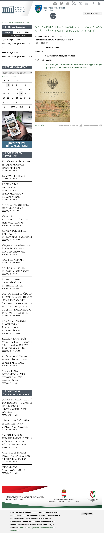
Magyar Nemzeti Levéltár (12, 22)
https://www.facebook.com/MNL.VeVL (61, 3)
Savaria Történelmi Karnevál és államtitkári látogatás (17, 234)
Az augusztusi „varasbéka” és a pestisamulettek (12, 282)
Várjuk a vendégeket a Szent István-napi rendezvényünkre (16, 248)
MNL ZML (16, 211)
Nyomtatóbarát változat (69, 125)
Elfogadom (87, 514)
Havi (27, 32)
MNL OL (15, 170)
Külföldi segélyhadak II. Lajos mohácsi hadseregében (16, 165)
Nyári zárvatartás (13, 260)
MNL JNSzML (17, 225)
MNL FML (16, 288)
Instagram (67, 3)
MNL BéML (16, 315)
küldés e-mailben (91, 125)
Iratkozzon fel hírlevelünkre (55, 3)
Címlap (27, 22)
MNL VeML (16, 333)
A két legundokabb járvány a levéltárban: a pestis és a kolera (16, 456)
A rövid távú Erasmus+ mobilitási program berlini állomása (16, 360)
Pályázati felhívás (13, 176)
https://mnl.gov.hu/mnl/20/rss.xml (74, 3)
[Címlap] (15, 9)
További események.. (10, 76)
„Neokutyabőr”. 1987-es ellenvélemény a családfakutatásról (16, 424)
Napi (7, 32)
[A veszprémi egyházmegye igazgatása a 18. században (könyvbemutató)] (52, 121)
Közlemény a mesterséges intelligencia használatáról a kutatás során (12, 190)
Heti (18, 32)
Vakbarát (80, 3)
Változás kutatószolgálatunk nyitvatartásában (15, 219)
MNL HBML (17, 262)
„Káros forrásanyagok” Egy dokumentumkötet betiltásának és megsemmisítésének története (17, 406)
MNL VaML (16, 240)
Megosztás (39, 125)
